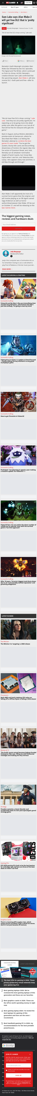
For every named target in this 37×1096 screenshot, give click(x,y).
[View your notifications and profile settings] (17, 3)
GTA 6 (25, 7)
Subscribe (28, 2)
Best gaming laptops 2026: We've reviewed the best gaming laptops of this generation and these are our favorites (19, 992)
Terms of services (23, 233)
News (4, 28)
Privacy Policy (25, 1082)
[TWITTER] (11, 256)
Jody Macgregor (13, 28)
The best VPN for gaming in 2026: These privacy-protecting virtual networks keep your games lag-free (19, 982)
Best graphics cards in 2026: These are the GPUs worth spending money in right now (19, 1003)
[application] (18, 177)
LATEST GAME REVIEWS (27, 964)
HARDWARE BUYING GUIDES (10, 964)
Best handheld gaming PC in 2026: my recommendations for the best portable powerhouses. (19, 1025)
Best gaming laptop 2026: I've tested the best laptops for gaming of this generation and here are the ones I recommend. (19, 1014)
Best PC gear (15, 7)
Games (4, 12)
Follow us (22, 61)
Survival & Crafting (13, 12)
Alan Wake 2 (24, 12)
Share (6, 61)
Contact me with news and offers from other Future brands (19, 1070)
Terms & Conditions (16, 1083)
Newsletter (31, 61)
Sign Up (18, 1075)
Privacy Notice (25, 235)
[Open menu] (3, 2)
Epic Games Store (8, 208)
